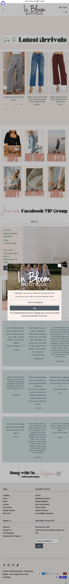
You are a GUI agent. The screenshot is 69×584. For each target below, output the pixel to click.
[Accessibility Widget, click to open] (3, 3)
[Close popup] (59, 265)
